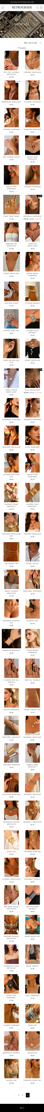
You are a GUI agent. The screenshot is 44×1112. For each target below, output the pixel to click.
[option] (22, 2)
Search (22, 1108)
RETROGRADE (22, 7)
